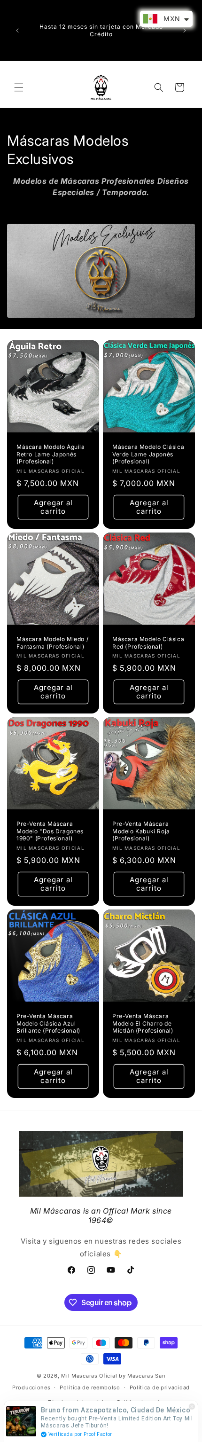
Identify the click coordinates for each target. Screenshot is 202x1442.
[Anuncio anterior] (17, 30)
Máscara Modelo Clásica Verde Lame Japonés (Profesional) (148, 454)
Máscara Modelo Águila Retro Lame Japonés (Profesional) (50, 454)
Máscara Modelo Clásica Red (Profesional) (148, 642)
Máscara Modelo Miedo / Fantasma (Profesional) (52, 642)
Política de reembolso (90, 1387)
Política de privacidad (160, 1387)
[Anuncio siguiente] (184, 30)
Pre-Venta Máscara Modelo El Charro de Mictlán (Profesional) (142, 1023)
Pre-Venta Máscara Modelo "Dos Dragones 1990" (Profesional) (50, 831)
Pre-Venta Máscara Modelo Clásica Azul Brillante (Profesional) (48, 1023)
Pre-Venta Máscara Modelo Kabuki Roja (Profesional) (141, 831)
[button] (18, 87)
